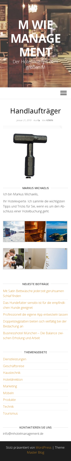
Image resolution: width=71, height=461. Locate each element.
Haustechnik (11, 372)
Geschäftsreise (13, 366)
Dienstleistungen (14, 359)
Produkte (9, 400)
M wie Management (35, 38)
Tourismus (10, 413)
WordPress (43, 447)
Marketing (10, 386)
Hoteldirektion (13, 379)
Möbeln (8, 393)
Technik (8, 406)
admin (49, 120)
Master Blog (35, 452)
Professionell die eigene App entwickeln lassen (35, 314)
